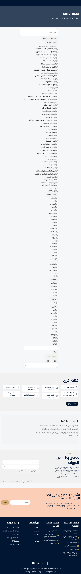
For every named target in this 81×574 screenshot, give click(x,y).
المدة (54, 279)
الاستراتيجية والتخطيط (50, 396)
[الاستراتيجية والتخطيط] (57, 396)
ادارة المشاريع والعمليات (49, 388)
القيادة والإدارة (69, 387)
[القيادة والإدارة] (77, 387)
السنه (54, 299)
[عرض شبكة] (48, 361)
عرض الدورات (33, 471)
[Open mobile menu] (78, 3)
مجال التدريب (51, 42)
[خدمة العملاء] (18, 387)
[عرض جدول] (55, 361)
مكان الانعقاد (51, 194)
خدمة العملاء (11, 387)
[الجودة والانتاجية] (38, 395)
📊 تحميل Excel (51, 356)
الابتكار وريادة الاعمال (11, 394)
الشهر (54, 306)
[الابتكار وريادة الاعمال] (18, 394)
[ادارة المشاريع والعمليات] (57, 388)
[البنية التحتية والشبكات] (38, 388)
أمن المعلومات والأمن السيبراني (68, 394)
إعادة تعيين (21, 471)
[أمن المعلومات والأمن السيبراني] (77, 394)
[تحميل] (55, 352)
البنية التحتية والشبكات (31, 388)
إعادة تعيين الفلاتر (48, 38)
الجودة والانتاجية (29, 395)
